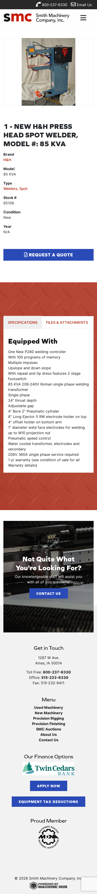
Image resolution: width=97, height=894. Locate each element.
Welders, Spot (15, 188)
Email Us (84, 4)
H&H (7, 159)
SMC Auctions (48, 729)
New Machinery (48, 713)
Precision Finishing (48, 723)
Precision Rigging (48, 718)
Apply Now (48, 786)
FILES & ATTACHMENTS (67, 322)
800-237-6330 (54, 4)
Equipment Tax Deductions (48, 802)
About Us (48, 734)
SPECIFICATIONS (22, 322)
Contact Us (48, 593)
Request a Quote (50, 254)
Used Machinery (48, 707)
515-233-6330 (54, 677)
